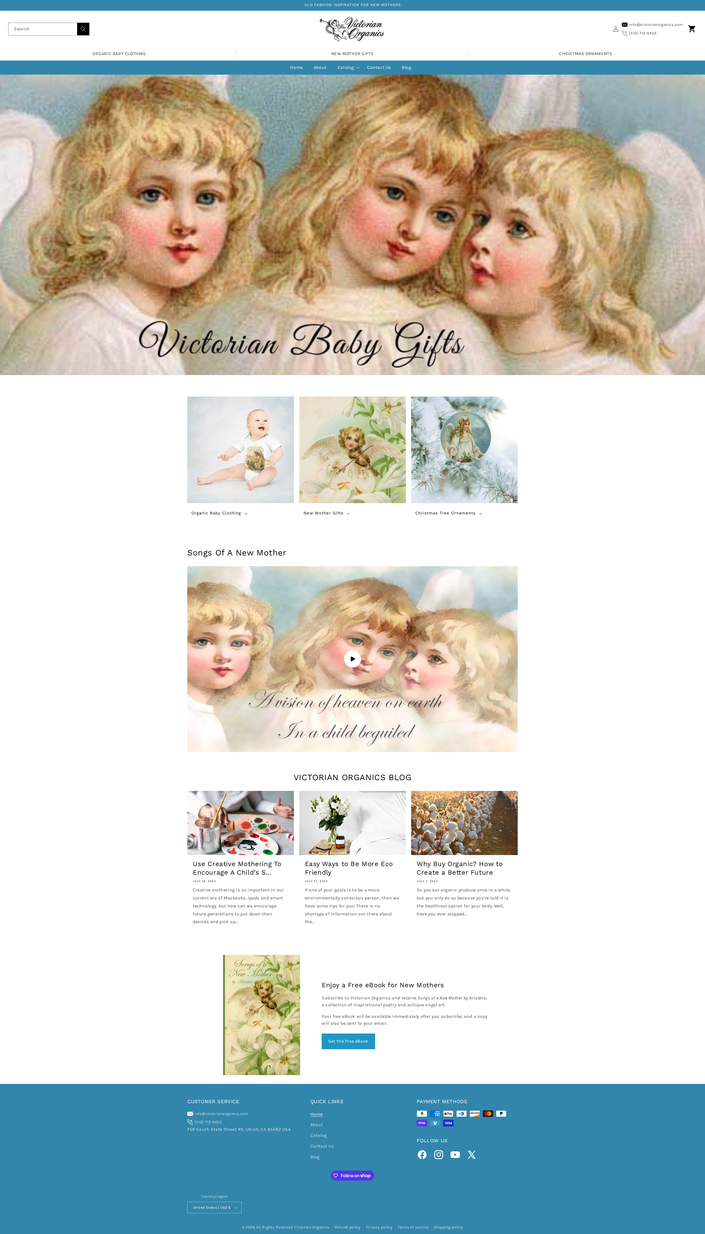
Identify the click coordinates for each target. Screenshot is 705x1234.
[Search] (83, 29)
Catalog (318, 1135)
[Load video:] (352, 659)
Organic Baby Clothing (216, 513)
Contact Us (322, 1146)
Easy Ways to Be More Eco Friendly (349, 868)
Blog (315, 1156)
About (316, 1124)
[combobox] (49, 29)
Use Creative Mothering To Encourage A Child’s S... (237, 868)
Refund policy (348, 1227)
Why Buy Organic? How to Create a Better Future (460, 868)
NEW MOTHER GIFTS (352, 53)
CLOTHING (135, 53)
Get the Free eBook (348, 1041)
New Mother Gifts (323, 513)
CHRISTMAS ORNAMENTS (585, 53)
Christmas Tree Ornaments (445, 513)
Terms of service (413, 1227)
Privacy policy (379, 1227)
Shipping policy (448, 1227)
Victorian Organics (311, 1227)
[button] (692, 29)
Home (316, 1114)
